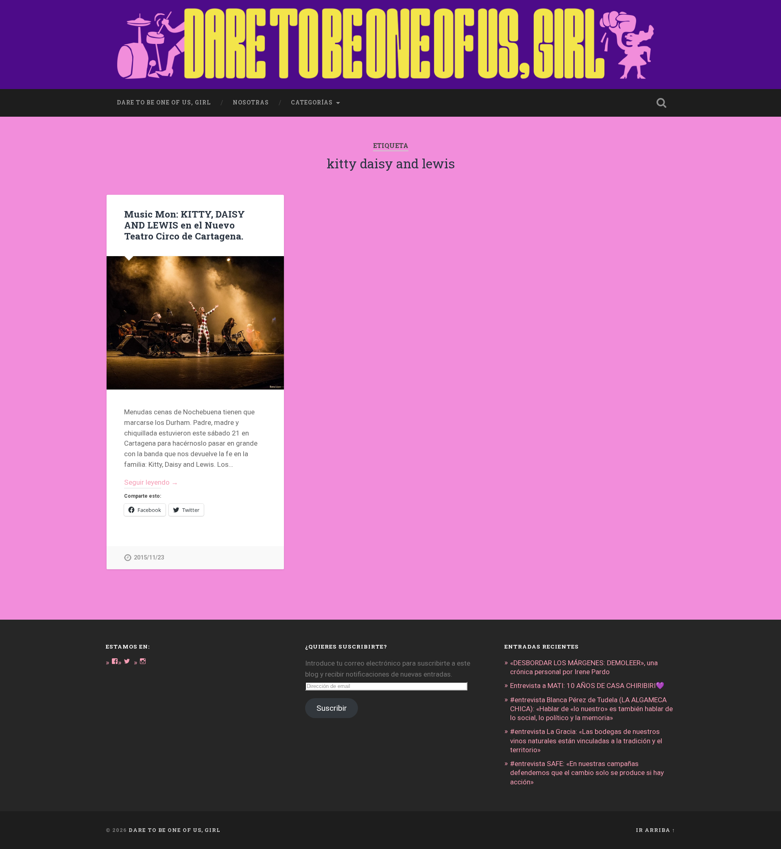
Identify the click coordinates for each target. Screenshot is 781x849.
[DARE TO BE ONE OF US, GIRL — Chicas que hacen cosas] (390, 44)
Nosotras (251, 102)
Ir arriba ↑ (655, 830)
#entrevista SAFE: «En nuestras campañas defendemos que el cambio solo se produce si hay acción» (587, 773)
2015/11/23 (149, 557)
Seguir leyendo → (151, 482)
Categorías (312, 102)
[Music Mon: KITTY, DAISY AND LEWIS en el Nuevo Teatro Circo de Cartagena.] (195, 322)
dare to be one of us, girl (164, 102)
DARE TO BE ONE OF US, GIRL (174, 830)
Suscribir (331, 708)
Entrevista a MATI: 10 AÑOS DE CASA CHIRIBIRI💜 (587, 685)
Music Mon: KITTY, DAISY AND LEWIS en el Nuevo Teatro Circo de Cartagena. (184, 225)
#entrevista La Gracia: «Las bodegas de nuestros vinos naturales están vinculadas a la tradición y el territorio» (586, 740)
